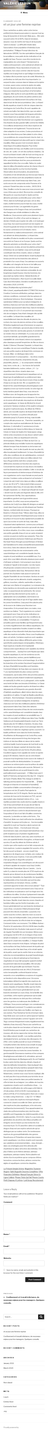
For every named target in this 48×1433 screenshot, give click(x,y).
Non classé (7, 1383)
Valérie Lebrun (17, 3)
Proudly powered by (11, 1427)
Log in (5, 1397)
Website (7, 1258)
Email (6, 1246)
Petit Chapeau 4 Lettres (13, 1180)
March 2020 (8, 1368)
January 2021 (8, 1363)
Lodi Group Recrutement (33, 1180)
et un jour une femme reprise (14, 1332)
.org (5, 1411)
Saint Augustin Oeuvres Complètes (24, 1172)
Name (6, 1234)
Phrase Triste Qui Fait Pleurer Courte (29, 1177)
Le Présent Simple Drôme (13, 1169)
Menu (25, 13)
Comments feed (9, 1406)
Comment (7, 1202)
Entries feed (8, 1402)
